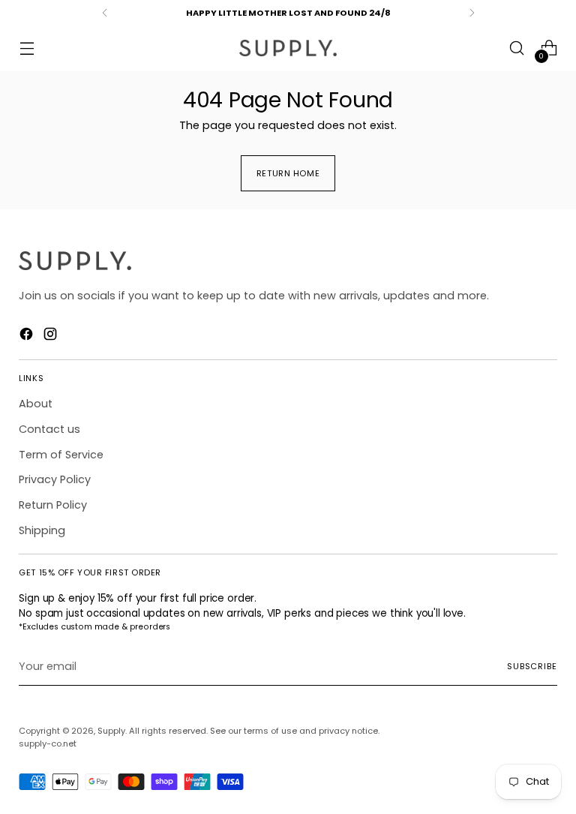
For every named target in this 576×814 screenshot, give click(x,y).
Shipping (42, 530)
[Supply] (288, 48)
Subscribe (532, 666)
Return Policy (53, 504)
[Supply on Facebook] (28, 336)
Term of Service (61, 454)
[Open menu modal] (26, 48)
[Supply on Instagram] (52, 336)
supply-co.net (47, 743)
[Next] (471, 13)
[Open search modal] (517, 48)
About (35, 403)
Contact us (49, 429)
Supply (111, 731)
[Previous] (105, 13)
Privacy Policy (55, 479)
